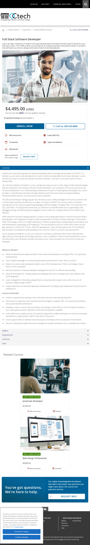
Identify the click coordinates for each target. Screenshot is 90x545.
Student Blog (76, 521)
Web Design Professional (35, 458)
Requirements (7, 335)
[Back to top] (45, 517)
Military (63, 521)
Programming (26, 30)
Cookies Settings (21, 537)
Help (62, 528)
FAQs (4, 343)
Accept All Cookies (21, 532)
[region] (21, 526)
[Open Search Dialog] (86, 4)
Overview (6, 168)
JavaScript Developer (33, 401)
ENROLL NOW (25, 126)
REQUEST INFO (29, 156)
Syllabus (5, 331)
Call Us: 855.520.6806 (79, 30)
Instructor (6, 339)
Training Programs (13, 30)
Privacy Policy (74, 539)
